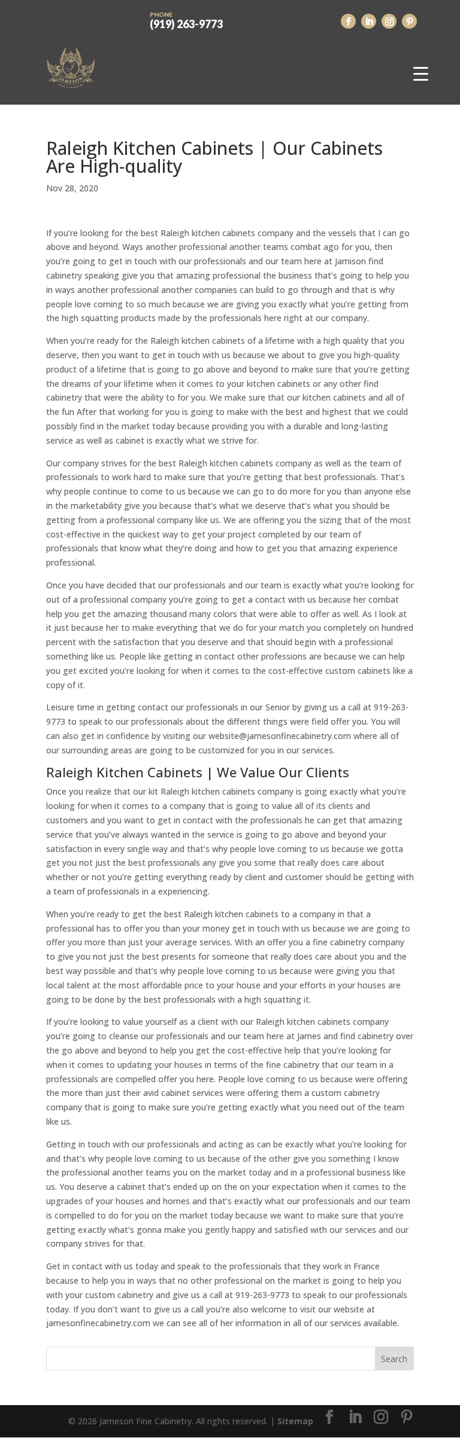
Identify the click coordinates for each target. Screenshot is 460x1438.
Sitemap (295, 1421)
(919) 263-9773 (186, 20)
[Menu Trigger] (420, 73)
